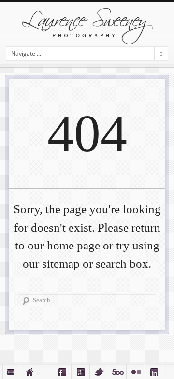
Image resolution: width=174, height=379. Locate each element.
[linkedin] (153, 371)
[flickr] (135, 371)
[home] (30, 371)
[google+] (80, 371)
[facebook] (62, 371)
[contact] (11, 371)
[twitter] (98, 371)
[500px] (117, 371)
